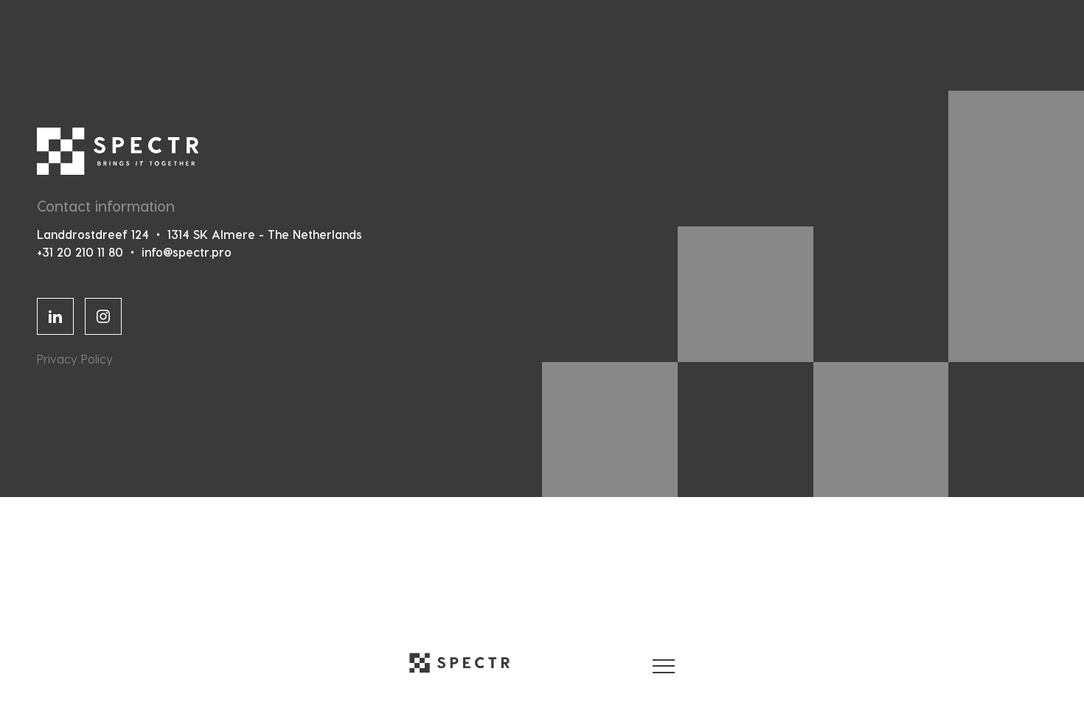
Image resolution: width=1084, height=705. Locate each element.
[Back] (459, 663)
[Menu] (664, 662)
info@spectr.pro (187, 252)
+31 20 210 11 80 (80, 252)
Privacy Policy (75, 359)
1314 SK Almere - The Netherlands (264, 234)
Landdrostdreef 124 (93, 234)
